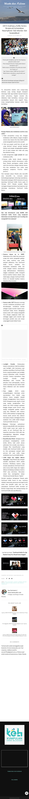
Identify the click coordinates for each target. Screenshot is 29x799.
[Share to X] (9, 578)
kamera (20, 581)
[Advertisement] (14, 701)
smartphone (9, 583)
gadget (16, 581)
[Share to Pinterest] (12, 578)
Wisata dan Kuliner (14, 3)
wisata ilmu (16, 583)
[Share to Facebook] (7, 578)
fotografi (10, 581)
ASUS (6, 581)
